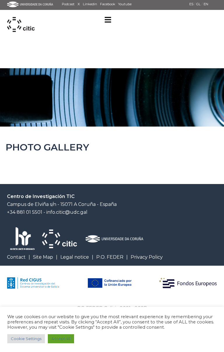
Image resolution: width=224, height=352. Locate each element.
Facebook (107, 4)
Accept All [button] (61, 338)
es (191, 4)
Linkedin (90, 4)
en (206, 4)
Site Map (43, 257)
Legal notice (74, 257)
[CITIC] (21, 18)
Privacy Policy (147, 257)
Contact (16, 257)
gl (199, 4)
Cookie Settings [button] (26, 338)
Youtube (125, 4)
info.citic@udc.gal (67, 212)
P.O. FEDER (109, 257)
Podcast (68, 4)
